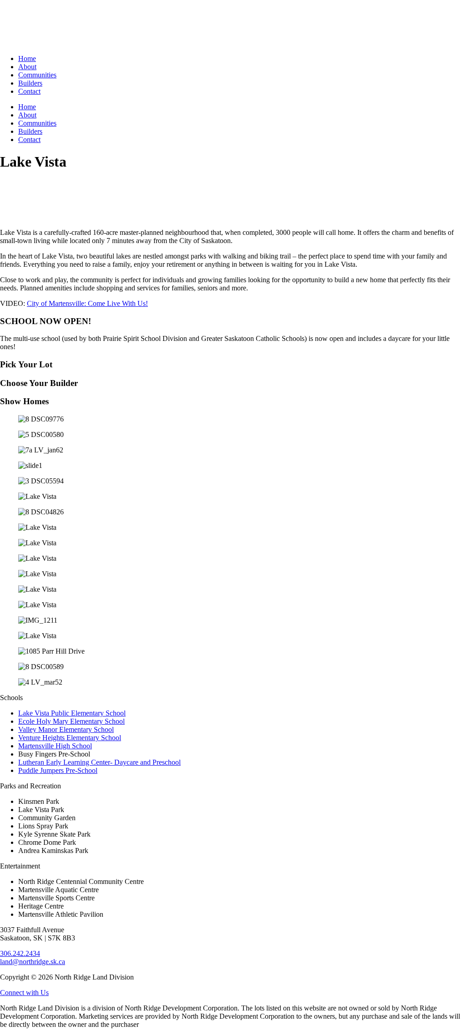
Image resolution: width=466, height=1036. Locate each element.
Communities (37, 75)
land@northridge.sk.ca (32, 961)
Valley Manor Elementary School (66, 729)
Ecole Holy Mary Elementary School (71, 721)
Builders (30, 83)
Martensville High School (55, 746)
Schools (11, 697)
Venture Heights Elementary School (69, 737)
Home (27, 58)
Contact (29, 91)
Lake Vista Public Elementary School (72, 713)
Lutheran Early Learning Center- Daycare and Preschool (99, 762)
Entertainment (20, 866)
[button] (233, 698)
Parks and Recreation (30, 786)
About (27, 67)
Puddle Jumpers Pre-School (57, 770)
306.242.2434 (20, 953)
